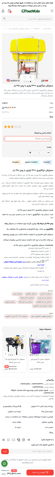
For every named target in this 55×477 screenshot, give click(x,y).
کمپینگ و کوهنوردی (11, 406)
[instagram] (23, 440)
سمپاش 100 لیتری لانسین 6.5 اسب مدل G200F (15, 361)
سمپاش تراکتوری (31, 294)
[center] (4, 18)
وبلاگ (51, 432)
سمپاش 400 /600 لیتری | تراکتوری (16, 316)
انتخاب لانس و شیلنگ (42, 133)
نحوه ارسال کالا (47, 411)
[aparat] (4, 440)
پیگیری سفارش (47, 422)
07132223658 (37, 387)
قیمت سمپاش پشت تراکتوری (42, 306)
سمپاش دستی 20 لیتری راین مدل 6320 (40, 361)
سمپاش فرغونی (10, 302)
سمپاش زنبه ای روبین (45, 298)
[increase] (30, 152)
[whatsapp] (8, 440)
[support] (18, 440)
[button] (49, 353)
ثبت (5, 451)
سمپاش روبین (17, 294)
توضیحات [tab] (46, 162)
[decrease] (48, 152)
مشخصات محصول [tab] (31, 162)
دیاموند (5, 103)
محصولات (36, 28)
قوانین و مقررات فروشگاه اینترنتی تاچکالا (37, 417)
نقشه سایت (16, 422)
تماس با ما (49, 427)
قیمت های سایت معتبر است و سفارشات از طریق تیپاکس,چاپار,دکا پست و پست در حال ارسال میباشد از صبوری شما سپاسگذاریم (27, 4)
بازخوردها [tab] (15, 162)
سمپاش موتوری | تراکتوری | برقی (19, 28)
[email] (13, 440)
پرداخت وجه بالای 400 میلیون (42, 406)
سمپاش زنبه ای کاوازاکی (44, 302)
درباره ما (18, 427)
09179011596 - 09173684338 (31, 384)
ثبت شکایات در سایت (13, 417)
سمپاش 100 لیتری (46, 294)
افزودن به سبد (39, 472)
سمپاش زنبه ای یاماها (26, 302)
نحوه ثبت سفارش (14, 411)
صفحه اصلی (47, 28)
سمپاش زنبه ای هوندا (27, 298)
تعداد (49, 147)
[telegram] (28, 440)
